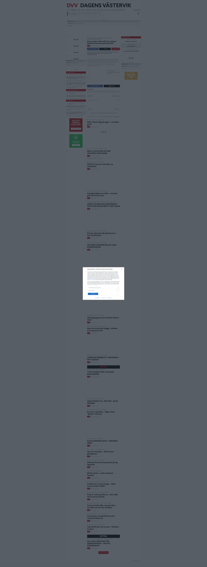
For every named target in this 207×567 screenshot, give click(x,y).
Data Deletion (97, 297)
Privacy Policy (109, 297)
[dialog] (103, 283)
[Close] (122, 269)
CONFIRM (93, 293)
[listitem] (103, 287)
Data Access (103, 297)
